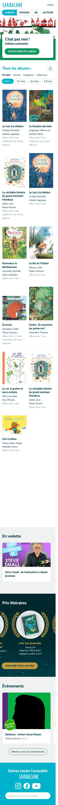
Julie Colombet (9, 274)
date (7, 74)
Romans (24, 12)
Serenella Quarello (11, 270)
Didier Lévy (8, 203)
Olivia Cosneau (9, 332)
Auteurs (48, 12)
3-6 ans (34, 81)
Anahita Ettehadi (10, 130)
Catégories (28, 74)
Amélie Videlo (36, 133)
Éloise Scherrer (36, 270)
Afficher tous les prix (19, 665)
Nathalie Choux (10, 446)
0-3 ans (21, 81)
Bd (38, 12)
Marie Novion (9, 207)
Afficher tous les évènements (28, 751)
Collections (41, 74)
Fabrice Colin (35, 267)
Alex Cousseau (9, 396)
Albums (9, 12)
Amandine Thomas (38, 332)
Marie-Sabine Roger (12, 443)
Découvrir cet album (22, 51)
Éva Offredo (8, 399)
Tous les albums (16, 68)
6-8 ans (48, 81)
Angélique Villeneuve (39, 130)
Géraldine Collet (10, 328)
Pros (50, 4)
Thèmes (17, 74)
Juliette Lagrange (10, 133)
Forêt (7, 81)
